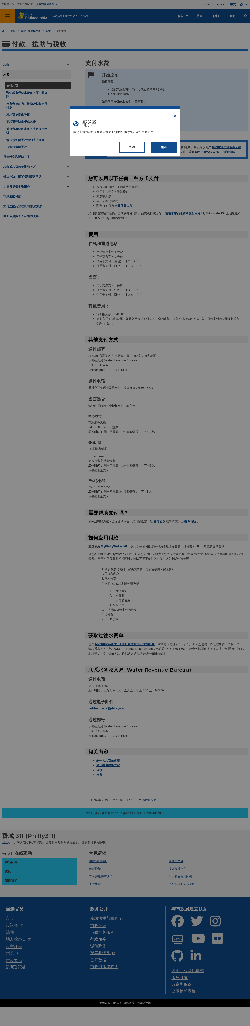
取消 (132, 147)
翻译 (164, 147)
